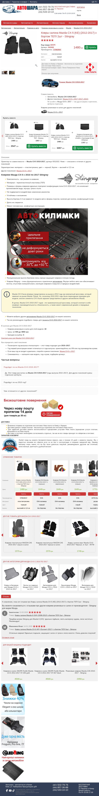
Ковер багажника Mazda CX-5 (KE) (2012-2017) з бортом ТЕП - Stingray (38, 136)
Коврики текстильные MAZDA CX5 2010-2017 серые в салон (18, 544)
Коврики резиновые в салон (53, 28)
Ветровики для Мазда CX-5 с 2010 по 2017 (87, 587)
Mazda (68, 28)
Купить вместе (38, 146)
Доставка (6, 2)
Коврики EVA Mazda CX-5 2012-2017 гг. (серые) (78, 482)
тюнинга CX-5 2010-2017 (52, 320)
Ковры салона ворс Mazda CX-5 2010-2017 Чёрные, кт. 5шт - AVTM (80, 544)
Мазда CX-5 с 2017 (24, 171)
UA (93, 2)
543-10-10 (46, 12)
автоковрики (57, 281)
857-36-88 (46, 9)
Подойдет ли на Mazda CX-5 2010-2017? (21, 367)
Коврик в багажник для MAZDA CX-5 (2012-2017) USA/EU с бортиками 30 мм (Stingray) (84, 137)
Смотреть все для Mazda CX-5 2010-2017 (17, 338)
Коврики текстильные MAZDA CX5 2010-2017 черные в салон (49, 544)
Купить (92, 47)
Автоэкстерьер (58, 23)
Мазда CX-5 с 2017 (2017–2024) (75, 99)
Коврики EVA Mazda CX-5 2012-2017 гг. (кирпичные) (60, 482)
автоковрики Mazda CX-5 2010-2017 (40, 316)
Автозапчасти (27, 23)
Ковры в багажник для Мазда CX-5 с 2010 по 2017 (11, 587)
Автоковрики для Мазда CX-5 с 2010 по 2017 (49, 587)
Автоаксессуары (10, 23)
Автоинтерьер (42, 23)
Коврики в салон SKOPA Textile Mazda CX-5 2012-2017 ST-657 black (49, 672)
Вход (79, 15)
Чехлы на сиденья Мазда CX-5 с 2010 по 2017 (30, 587)
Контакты (33, 2)
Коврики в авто (33, 28)
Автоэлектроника (76, 23)
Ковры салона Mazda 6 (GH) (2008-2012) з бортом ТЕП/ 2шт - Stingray (43, 615)
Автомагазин (6, 28)
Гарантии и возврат (19, 2)
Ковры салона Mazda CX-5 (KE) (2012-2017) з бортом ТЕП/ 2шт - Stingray (14, 136)
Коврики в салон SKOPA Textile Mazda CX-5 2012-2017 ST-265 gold (18, 672)
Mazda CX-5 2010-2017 (83, 28)
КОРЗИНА (81, 7)
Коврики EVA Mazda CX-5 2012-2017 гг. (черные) (41, 482)
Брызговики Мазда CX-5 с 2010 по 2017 (68, 586)
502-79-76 (46, 7)
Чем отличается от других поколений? (20, 391)
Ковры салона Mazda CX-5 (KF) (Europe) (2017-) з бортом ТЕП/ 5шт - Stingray (45, 629)
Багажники (91, 23)
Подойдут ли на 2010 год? (15, 382)
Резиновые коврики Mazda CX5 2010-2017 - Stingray (80, 672)
